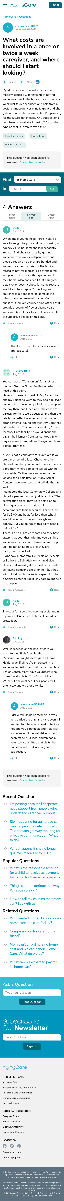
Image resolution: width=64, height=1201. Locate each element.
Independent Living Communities (19, 1087)
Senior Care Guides (12, 1121)
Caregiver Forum (11, 1116)
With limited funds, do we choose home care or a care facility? (35, 920)
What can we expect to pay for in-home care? (33, 964)
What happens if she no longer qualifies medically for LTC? (33, 850)
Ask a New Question (32, 162)
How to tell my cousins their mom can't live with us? (35, 901)
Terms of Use (45, 1193)
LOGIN (55, 5)
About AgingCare (11, 1157)
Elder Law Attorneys (13, 1126)
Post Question (32, 1002)
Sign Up (32, 1046)
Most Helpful (12, 216)
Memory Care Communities (16, 1098)
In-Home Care (10, 1082)
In (4, 189)
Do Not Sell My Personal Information (36, 1195)
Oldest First (51, 216)
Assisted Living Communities (17, 1092)
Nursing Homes (11, 1103)
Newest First (31, 216)
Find (7, 179)
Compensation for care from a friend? (32, 933)
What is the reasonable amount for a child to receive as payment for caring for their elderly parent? (35, 873)
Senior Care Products (13, 1132)
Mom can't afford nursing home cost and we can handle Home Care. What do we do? (34, 949)
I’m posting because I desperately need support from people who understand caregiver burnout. (35, 808)
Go (52, 189)
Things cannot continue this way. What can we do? (35, 888)
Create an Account (12, 1152)
